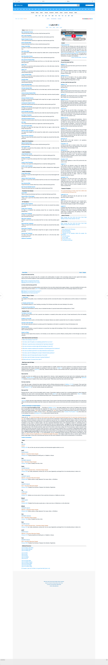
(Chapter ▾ (27, 30)
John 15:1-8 (63, 108)
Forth (74, 217)
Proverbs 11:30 (64, 159)
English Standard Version (27, 39)
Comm (57, 27)
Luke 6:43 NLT (25, 554)
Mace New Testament (26, 218)
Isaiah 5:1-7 (63, 164)
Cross (50, 27)
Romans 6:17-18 (28, 387)
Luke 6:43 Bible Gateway (27, 549)
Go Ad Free (3, 659)
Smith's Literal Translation (27, 166)
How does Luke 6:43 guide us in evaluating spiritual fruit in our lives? (37, 341)
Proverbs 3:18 (67, 411)
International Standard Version (28, 118)
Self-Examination (25, 326)
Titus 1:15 (80, 393)
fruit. (77, 53)
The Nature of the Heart (27, 313)
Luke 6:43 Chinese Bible (27, 563)
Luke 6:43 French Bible (26, 564)
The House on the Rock (67, 240)
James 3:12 (63, 94)
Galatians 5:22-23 (64, 75)
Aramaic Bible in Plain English (28, 196)
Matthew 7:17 (64, 64)
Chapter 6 (21, 18)
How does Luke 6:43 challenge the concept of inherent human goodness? (38, 352)
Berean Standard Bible (26, 42)
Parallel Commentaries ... (27, 437)
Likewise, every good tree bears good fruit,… (31, 280)
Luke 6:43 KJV (25, 558)
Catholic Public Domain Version (28, 178)
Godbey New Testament (27, 208)
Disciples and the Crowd (27, 303)
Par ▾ (30, 30)
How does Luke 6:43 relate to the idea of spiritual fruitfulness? (36, 357)
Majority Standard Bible (27, 143)
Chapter (84, 272)
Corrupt (65, 217)
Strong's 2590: (25, 487)
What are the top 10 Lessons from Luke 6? (32, 359)
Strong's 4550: (25, 479)
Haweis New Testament (27, 213)
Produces (66, 218)
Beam (62, 217)
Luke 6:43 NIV (25, 553)
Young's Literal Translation (27, 162)
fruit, (62, 53)
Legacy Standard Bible (26, 74)
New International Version (27, 32)
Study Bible (24, 272)
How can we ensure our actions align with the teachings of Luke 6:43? (37, 346)
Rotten (70, 218)
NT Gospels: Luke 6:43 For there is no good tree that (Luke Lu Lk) (36, 568)
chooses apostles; (66, 230)
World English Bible (26, 146)
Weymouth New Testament (27, 135)
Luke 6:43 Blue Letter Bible (27, 547)
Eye (68, 217)
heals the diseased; (66, 232)
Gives (79, 217)
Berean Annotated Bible (27, 84)
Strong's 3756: (25, 447)
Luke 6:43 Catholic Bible (27, 566)
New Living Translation (26, 35)
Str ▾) (32, 30)
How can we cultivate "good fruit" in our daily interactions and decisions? (38, 350)
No (76, 51)
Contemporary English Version (28, 103)
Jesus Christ (25, 297)
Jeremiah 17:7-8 (64, 177)
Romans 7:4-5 (64, 128)
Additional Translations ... (27, 238)
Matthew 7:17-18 (69, 384)
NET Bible (24, 122)
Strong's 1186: (25, 463)
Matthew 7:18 (64, 84)
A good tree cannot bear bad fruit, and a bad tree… (32, 290)
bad (85, 51)
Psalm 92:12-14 (64, 194)
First (71, 217)
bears (83, 51)
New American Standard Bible (28, 59)
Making (62, 218)
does (66, 53)
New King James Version (27, 56)
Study (54, 27)
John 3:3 (54, 393)
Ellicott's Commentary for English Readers (31, 405)
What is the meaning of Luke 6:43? (30, 339)
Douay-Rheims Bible (26, 173)
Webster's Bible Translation (27, 130)
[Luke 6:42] (1, 298)
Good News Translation (27, 115)
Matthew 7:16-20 (64, 99)
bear (73, 53)
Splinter (73, 218)
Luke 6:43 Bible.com (26, 550)
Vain (79, 218)
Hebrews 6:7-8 (64, 150)
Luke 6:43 (24, 400)
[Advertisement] (54, 263)
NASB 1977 (24, 69)
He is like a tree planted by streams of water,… (31, 281)
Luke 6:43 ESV (25, 555)
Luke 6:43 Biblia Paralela (27, 562)
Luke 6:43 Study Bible (26, 560)
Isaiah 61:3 (63, 206)
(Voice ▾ (68, 30)
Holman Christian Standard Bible (29, 93)
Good (82, 217)
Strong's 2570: (25, 455)
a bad (68, 53)
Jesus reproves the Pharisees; (68, 229)
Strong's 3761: (25, 495)
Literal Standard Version (27, 154)
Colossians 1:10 (64, 143)
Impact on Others (25, 332)
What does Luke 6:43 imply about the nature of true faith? (34, 355)
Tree (77, 218)
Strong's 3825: (25, 503)
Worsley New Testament (27, 233)
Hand (85, 217)
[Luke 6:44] (106, 298)
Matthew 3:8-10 (64, 117)
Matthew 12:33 (64, 89)
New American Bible (26, 183)
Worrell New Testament (27, 228)
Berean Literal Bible (26, 46)
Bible (16, 18)
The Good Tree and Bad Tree (28, 307)
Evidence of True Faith (26, 318)
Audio (47, 27)
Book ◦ (80, 272)
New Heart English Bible (27, 125)
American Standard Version (27, 98)
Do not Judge (65, 237)
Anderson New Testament (27, 203)
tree (81, 51)
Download (84, 57)
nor (63, 53)
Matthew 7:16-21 (52, 407)
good (78, 51)
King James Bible (25, 51)
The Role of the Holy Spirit (27, 322)
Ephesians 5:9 (64, 138)
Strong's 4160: (25, 471)
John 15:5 (37, 369)
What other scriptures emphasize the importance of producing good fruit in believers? (41, 348)
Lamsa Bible (24, 192)
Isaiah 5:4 (63, 199)
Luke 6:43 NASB (25, 557)
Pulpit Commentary (26, 415)
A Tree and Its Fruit (66, 238)
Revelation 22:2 (38, 413)
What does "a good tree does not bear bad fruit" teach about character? (37, 344)
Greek (61, 27)
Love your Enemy (66, 236)
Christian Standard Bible (27, 88)
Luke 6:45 (37, 288)
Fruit (77, 217)
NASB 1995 (24, 64)
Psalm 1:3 (63, 69)
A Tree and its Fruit (65, 45)
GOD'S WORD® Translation (27, 111)
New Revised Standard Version (28, 186)
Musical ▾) (71, 30)
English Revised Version (27, 106)
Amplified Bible (25, 79)
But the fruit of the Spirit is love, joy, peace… (31, 282)
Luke (18, 18)
